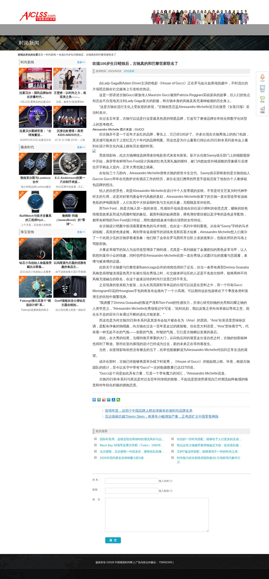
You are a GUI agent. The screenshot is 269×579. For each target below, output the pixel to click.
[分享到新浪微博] (104, 399)
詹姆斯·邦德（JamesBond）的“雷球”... (70, 220)
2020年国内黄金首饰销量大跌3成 (122, 457)
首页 (40, 54)
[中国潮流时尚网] (38, 22)
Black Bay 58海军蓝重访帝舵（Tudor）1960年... (132, 445)
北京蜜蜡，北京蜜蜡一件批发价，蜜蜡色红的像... (132, 451)
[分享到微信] (118, 399)
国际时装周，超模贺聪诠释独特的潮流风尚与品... (132, 439)
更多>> (81, 62)
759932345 (165, 562)
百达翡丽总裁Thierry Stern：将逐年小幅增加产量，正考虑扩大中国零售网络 (162, 416)
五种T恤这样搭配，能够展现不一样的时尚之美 (207, 451)
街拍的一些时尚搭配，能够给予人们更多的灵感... (209, 439)
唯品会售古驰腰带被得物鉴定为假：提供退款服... (209, 445)
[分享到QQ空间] (99, 399)
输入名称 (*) (165, 480)
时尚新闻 (51, 54)
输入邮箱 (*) (165, 490)
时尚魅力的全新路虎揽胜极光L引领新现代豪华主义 (208, 460)
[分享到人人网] (113, 399)
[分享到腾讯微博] (109, 399)
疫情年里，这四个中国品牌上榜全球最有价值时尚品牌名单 (149, 410)
